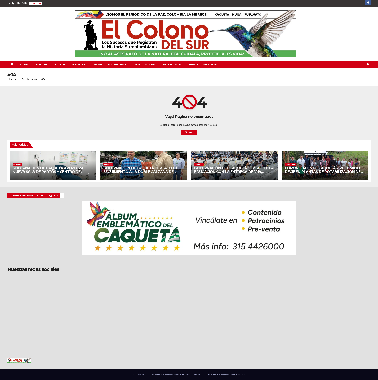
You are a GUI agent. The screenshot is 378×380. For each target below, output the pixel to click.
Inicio (9, 79)
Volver (189, 132)
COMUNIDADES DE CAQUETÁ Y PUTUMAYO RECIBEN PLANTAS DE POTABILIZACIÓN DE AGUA (322, 172)
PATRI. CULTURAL (144, 64)
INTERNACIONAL (118, 64)
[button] (368, 64)
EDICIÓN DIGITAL (172, 64)
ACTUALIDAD (290, 164)
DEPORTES (78, 64)
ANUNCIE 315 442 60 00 (203, 64)
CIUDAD (25, 64)
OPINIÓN (97, 64)
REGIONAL (42, 64)
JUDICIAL (60, 64)
